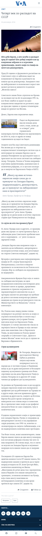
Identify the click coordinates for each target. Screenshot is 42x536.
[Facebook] (6, 533)
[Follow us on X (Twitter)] (13, 513)
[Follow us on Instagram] (8, 513)
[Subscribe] (28, 513)
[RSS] (23, 513)
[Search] (35, 533)
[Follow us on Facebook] (3, 513)
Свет (3, 9)
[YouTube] (26, 533)
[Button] (35, 27)
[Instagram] (16, 533)
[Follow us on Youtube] (18, 513)
